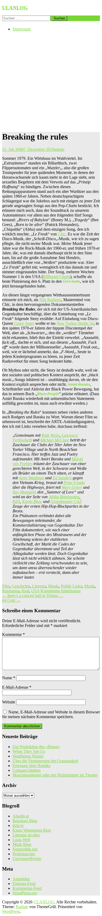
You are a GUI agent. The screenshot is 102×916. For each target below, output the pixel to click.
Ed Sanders (62, 478)
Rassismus (10, 591)
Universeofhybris (27, 858)
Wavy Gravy (72, 487)
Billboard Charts (56, 276)
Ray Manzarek (24, 492)
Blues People (48, 394)
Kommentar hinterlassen (61, 591)
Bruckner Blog (25, 821)
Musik (53, 586)
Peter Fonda (74, 482)
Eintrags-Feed (24, 883)
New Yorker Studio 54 (75, 323)
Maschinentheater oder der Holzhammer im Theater (55, 775)
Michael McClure (54, 440)
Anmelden (21, 879)
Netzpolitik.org (25, 849)
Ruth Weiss (51, 435)
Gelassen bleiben (27, 770)
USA (35, 591)
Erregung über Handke (31, 765)
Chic (62, 234)
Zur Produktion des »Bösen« (36, 746)
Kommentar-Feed (27, 888)
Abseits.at (21, 816)
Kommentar (13, 634)
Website (8, 702)
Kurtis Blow (32, 501)
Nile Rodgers (50, 299)
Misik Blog (22, 844)
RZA (16, 501)
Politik (66, 586)
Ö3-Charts (71, 281)
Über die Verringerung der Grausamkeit (45, 761)
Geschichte (21, 586)
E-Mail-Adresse (16, 687)
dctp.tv (18, 825)
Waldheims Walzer (28, 756)
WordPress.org (25, 893)
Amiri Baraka (78, 384)
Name (8, 678)
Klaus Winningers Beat (32, 830)
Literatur (39, 586)
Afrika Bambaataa (64, 497)
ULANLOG (15, 8)
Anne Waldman (31, 478)
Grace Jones (24, 323)
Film (6, 586)
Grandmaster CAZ (66, 501)
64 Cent (11, 600)
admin (59, 149)
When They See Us (29, 751)
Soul (25, 591)
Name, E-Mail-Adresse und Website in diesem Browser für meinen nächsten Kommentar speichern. (51, 714)
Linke (77, 586)
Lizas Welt (21, 839)
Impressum (22, 29)
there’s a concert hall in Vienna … (32, 595)
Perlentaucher (24, 854)
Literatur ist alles (26, 835)
